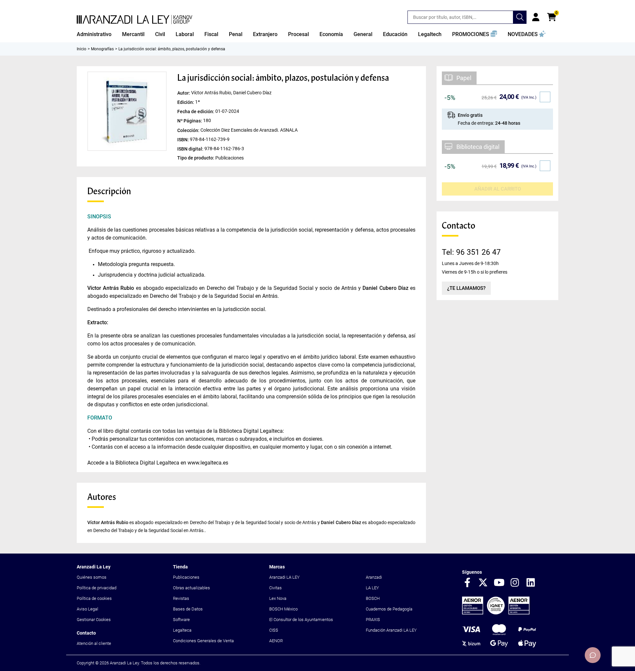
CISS (273, 630)
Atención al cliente (94, 643)
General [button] (363, 34)
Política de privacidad (96, 587)
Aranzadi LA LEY (284, 577)
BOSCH (373, 598)
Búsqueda (520, 17)
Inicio (81, 49)
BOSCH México (283, 608)
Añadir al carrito (497, 189)
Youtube (499, 583)
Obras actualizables (191, 587)
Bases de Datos (188, 608)
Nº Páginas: (190, 120)
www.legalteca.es (208, 463)
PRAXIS (373, 619)
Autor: (184, 93)
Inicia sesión (535, 17)
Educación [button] (395, 34)
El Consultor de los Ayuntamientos (301, 619)
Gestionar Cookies (94, 619)
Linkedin (531, 583)
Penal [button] (235, 34)
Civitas (275, 587)
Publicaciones (186, 577)
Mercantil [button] (133, 34)
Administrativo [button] (94, 34)
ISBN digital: (190, 148)
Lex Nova (277, 598)
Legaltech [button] (430, 34)
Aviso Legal (87, 608)
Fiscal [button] (211, 34)
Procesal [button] (298, 34)
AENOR (276, 640)
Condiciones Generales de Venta (203, 640)
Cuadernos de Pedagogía (389, 608)
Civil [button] (160, 34)
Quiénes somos (91, 577)
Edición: (186, 102)
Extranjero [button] (265, 34)
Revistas (181, 598)
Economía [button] (331, 34)
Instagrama (515, 583)
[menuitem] (94, 34)
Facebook (467, 583)
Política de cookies (94, 598)
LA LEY (372, 587)
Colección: (188, 130)
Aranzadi (374, 577)
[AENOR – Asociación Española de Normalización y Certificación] (495, 612)
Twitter (483, 583)
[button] (474, 34)
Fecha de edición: (196, 111)
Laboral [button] (185, 34)
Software (181, 619)
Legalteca (182, 630)
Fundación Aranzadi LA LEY (391, 630)
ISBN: (183, 139)
